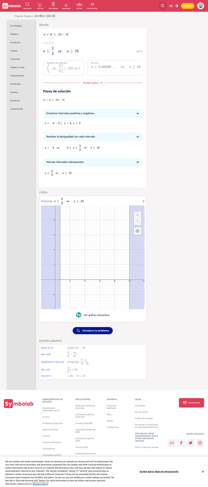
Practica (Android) (84, 423)
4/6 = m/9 (46, 354)
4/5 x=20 (45, 369)
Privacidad (140, 405)
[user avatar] (200, 5)
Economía (15, 100)
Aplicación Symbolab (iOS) (85, 430)
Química (14, 92)
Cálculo (14, 51)
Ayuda (110, 421)
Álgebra (14, 34)
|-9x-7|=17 (46, 376)
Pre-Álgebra (16, 26)
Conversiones (16, 109)
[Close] (202, 471)
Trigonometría (17, 75)
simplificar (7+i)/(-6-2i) (52, 362)
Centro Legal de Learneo (146, 447)
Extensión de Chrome (85, 453)
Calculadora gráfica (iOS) (84, 439)
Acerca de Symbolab (111, 406)
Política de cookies (144, 418)
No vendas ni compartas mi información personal (146, 425)
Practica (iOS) (81, 447)
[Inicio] (18, 403)
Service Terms (141, 412)
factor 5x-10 (47, 348)
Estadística (15, 84)
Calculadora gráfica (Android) (84, 415)
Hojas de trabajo (50, 429)
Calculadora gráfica (51, 455)
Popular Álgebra (24, 16)
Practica (46, 436)
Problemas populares (52, 423)
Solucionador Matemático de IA (50, 409)
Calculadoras (48, 448)
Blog (109, 414)
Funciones (15, 59)
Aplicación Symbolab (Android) (85, 406)
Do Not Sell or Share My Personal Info (159, 471)
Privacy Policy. (40, 483)
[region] (104, 472)
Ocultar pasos (90, 82)
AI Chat (45, 417)
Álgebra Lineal (17, 67)
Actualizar (188, 6)
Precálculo (15, 42)
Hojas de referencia (51, 442)
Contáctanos (113, 427)
